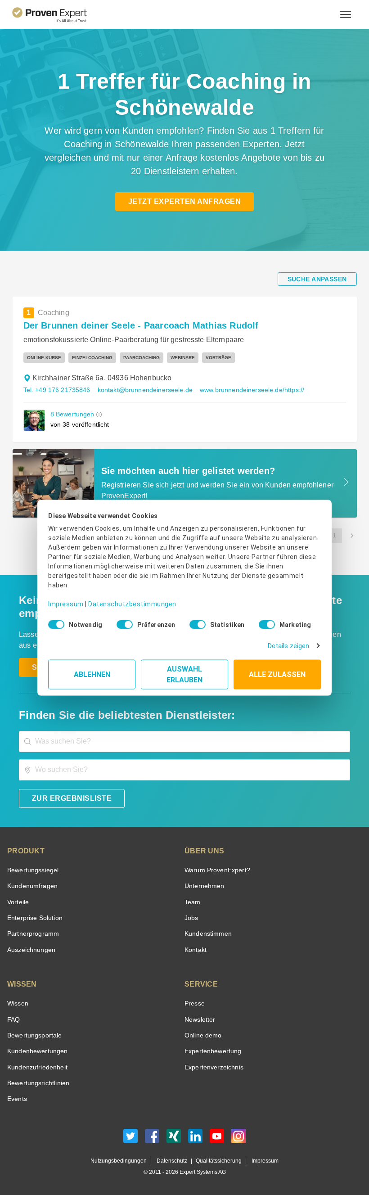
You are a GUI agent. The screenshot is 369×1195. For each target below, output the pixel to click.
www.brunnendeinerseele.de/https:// (242, 390)
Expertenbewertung (211, 1051)
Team (191, 902)
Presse (193, 1003)
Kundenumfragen (30, 886)
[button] (97, 414)
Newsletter (199, 1019)
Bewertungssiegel (31, 870)
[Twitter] (130, 1138)
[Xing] (173, 1138)
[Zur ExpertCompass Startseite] (57, 14)
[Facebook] (152, 1138)
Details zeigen (290, 642)
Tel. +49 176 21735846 (55, 390)
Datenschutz (170, 1161)
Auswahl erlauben (184, 670)
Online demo (201, 1035)
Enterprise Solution (33, 918)
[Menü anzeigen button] (345, 14)
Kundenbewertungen (35, 1051)
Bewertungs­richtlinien (37, 1083)
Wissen (17, 1003)
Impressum (64, 597)
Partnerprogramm (31, 933)
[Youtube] (217, 1138)
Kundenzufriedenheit (35, 1067)
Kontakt (195, 950)
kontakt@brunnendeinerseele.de (139, 390)
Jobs (190, 918)
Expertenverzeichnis (212, 1067)
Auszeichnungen (29, 950)
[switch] (122, 621)
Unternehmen (203, 886)
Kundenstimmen (207, 933)
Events (17, 1099)
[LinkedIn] (195, 1138)
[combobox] (184, 741)
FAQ (12, 1019)
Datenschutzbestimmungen (125, 597)
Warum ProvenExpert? (214, 870)
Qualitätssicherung (215, 1161)
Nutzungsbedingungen (122, 1161)
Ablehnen (92, 671)
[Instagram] (238, 1138)
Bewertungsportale (33, 1035)
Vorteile (17, 902)
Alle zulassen (277, 671)
